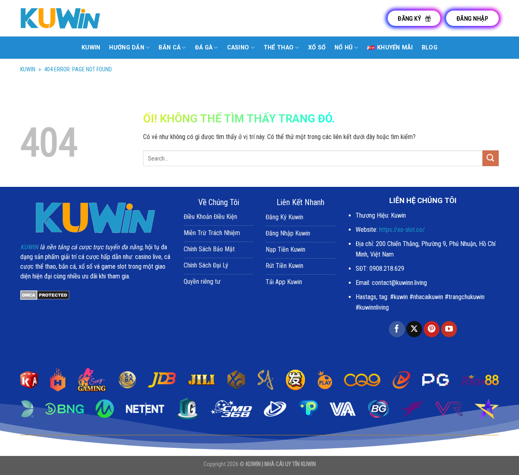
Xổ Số (317, 47)
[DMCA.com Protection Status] (44, 295)
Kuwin (90, 47)
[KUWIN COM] (60, 18)
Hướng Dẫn (126, 47)
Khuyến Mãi (395, 47)
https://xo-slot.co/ (402, 229)
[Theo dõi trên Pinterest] (432, 329)
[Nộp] (491, 158)
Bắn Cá (169, 47)
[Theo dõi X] (414, 329)
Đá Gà (203, 47)
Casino (238, 47)
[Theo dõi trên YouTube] (449, 329)
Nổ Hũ (343, 47)
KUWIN (27, 69)
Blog (430, 47)
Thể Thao (279, 47)
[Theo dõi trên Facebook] (397, 329)
